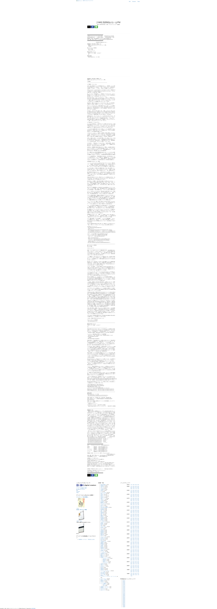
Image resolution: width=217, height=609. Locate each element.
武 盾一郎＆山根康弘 (104, 507)
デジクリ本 (103, 588)
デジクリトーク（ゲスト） (105, 570)
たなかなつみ (105, 562)
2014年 (124, 588)
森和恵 (102, 533)
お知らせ (104, 584)
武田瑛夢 (102, 518)
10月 (133, 488)
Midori (102, 511)
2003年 (124, 601)
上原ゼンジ (103, 499)
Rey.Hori (102, 524)
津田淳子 (102, 519)
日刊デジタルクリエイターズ (88, 0)
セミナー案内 (103, 574)
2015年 (124, 587)
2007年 (124, 596)
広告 (103, 585)
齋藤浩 (102, 515)
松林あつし (103, 516)
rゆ (101, 491)
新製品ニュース (103, 575)
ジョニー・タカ (103, 536)
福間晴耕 (102, 548)
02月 (133, 484)
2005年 (124, 598)
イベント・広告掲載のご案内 (81, 488)
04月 (138, 484)
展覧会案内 (103, 573)
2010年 (124, 593)
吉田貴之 (102, 550)
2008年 (124, 595)
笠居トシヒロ (103, 493)
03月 (136, 484)
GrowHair (102, 501)
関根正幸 (102, 556)
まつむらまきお (103, 492)
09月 (131, 488)
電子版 (78, 508)
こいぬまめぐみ (103, 552)
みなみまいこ (103, 566)
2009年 (124, 594)
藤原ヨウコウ (103, 554)
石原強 (102, 490)
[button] (89, 27)
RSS (129, 1)
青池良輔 (102, 509)
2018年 (124, 584)
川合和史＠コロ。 (104, 541)
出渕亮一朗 (103, 537)
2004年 (124, 600)
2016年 (124, 586)
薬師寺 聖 (102, 534)
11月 (136, 488)
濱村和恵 (102, 569)
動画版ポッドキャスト (104, 587)
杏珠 (101, 525)
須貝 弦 (102, 510)
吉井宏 (102, 494)
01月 (131, 484)
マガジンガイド (103, 578)
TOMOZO (102, 553)
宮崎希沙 (102, 542)
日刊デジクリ (103, 590)
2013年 (124, 589)
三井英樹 (102, 489)
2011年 (124, 592)
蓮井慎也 (102, 531)
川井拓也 (102, 529)
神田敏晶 (102, 485)
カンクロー (103, 551)
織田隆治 (102, 543)
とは (81, 486)
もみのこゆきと (103, 526)
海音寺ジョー (105, 561)
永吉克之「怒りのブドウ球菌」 (81, 509)
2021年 (124, 580)
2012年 (124, 590)
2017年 (124, 585)
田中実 (102, 567)
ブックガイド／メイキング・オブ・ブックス (108, 576)
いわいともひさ (103, 549)
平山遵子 (102, 544)
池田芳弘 (102, 563)
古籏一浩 (102, 486)
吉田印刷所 (33, 608)
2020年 (124, 581)
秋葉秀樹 (102, 532)
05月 (131, 487)
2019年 (124, 583)
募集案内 (102, 580)
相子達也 (102, 517)
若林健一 (102, 545)
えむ (101, 528)
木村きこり (103, 565)
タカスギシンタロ (106, 558)
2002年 (124, 602)
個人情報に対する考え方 (80, 489)
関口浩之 (102, 546)
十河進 (102, 500)
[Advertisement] (108, 12)
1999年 (124, 605)
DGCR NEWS (103, 484)
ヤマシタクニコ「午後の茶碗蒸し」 (82, 497)
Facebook (134, 1)
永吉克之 (102, 497)
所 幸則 (102, 520)
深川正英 (102, 508)
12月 (138, 488)
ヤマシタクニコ (103, 503)
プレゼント (103, 582)
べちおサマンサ (103, 522)
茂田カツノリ (103, 498)
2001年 (124, 603)
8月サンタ (102, 506)
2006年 (124, 597)
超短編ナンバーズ (104, 557)
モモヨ (102, 488)
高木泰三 (102, 527)
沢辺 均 (102, 535)
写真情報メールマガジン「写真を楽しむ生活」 (87, 539)
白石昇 (102, 505)
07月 (136, 487)
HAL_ (102, 514)
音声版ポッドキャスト (104, 586)
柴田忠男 (102, 568)
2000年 (124, 604)
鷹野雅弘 (102, 502)
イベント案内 (103, 571)
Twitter (138, 1)
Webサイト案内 (103, 579)
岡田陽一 (102, 523)
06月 (133, 487)
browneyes (102, 539)
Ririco (102, 540)
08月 (138, 487)
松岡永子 (104, 560)
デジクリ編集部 (103, 583)
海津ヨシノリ (103, 496)
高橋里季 (102, 512)
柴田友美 (104, 559)
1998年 (124, 606)
